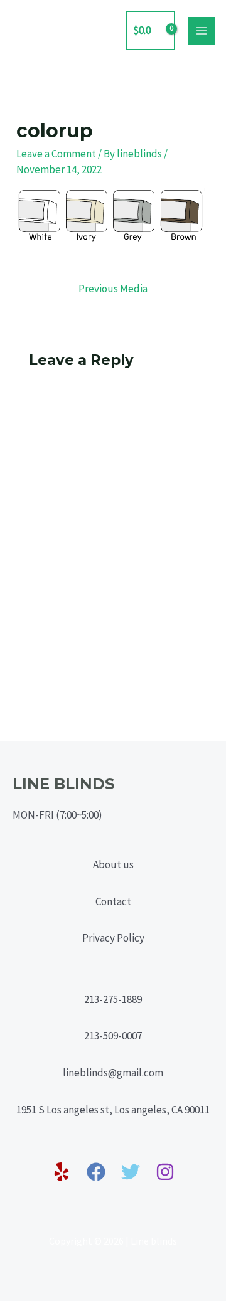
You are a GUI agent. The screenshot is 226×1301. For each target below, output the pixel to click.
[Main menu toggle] (201, 31)
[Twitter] (130, 1171)
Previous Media (113, 288)
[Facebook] (96, 1171)
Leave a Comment (56, 154)
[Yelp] (61, 1171)
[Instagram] (165, 1171)
